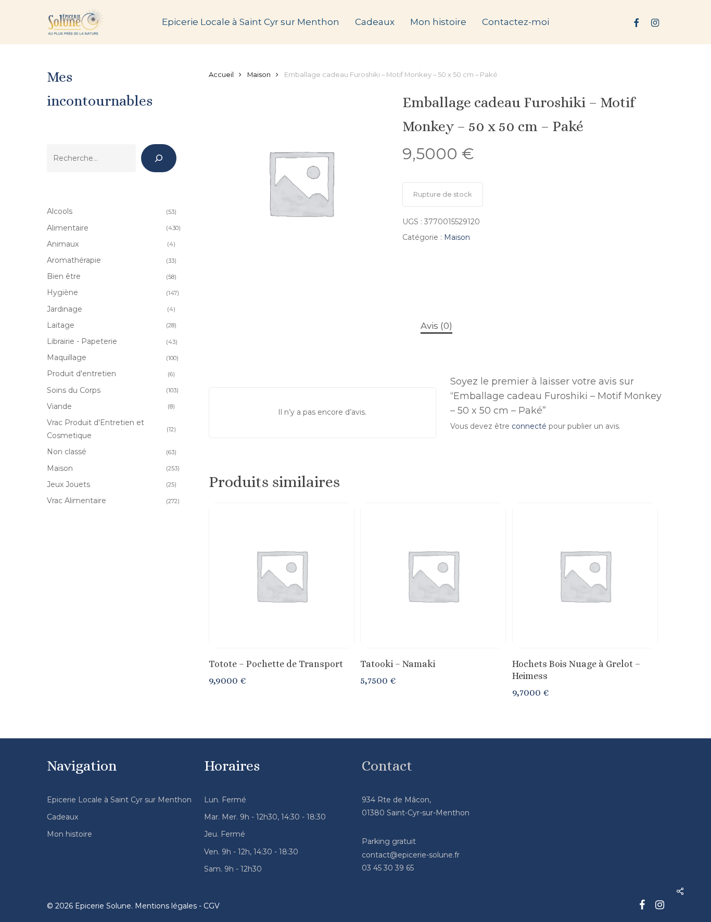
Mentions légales (166, 906)
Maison (259, 75)
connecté (529, 426)
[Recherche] (158, 158)
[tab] (436, 326)
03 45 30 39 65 (388, 868)
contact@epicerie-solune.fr (411, 855)
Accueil (221, 75)
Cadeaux (62, 817)
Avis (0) (436, 326)
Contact (387, 766)
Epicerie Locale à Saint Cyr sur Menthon (119, 799)
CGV (212, 906)
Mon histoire (69, 834)
